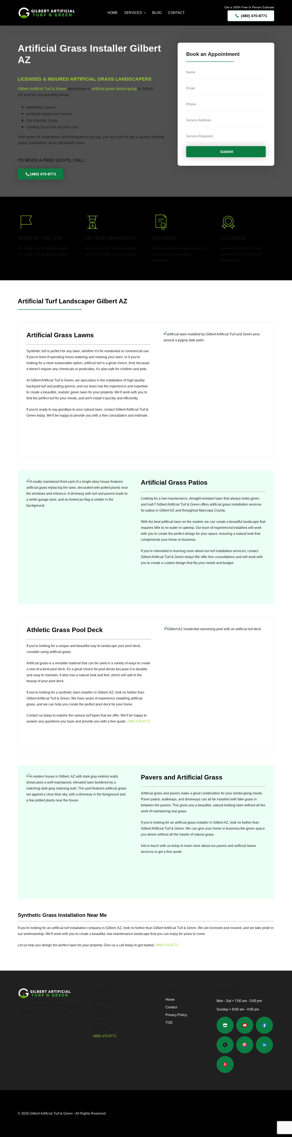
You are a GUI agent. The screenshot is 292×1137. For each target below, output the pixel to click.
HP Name (182, 46)
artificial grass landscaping (114, 89)
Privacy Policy (176, 1015)
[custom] (225, 1025)
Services (133, 13)
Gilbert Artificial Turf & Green (42, 89)
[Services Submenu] (144, 13)
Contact (176, 13)
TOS (169, 1022)
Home (113, 13)
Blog (157, 13)
